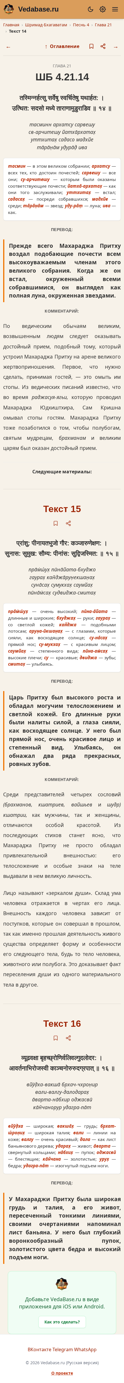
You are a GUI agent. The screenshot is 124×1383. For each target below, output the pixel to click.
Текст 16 (62, 1023)
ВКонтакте (39, 1349)
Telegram (62, 1349)
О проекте (62, 1373)
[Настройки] (102, 9)
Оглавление (62, 46)
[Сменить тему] (90, 9)
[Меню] (115, 9)
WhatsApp (85, 1349)
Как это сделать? (62, 1322)
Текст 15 (62, 509)
